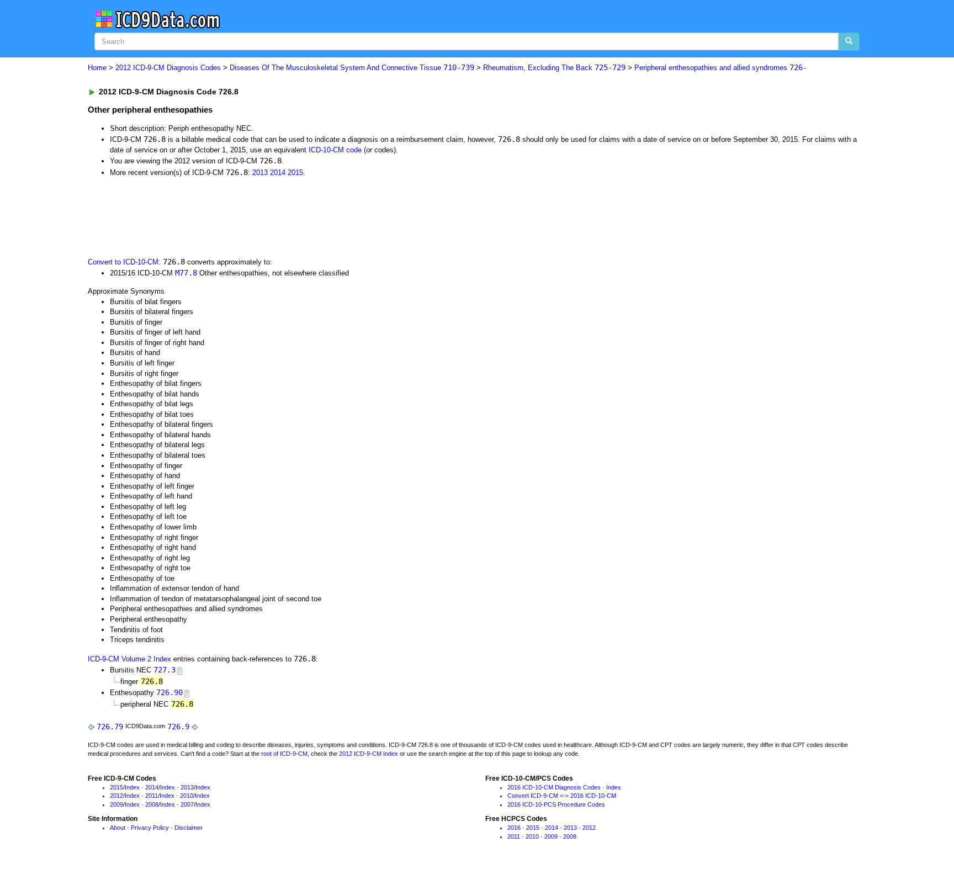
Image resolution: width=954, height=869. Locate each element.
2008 (151, 804)
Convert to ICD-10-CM (123, 262)
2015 (295, 172)
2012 (116, 795)
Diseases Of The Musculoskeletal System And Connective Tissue (352, 67)
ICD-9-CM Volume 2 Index (129, 659)
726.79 (110, 726)
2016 (514, 827)
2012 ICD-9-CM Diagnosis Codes (168, 67)
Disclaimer (188, 827)
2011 (151, 795)
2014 (277, 172)
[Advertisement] (285, 216)
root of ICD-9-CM (284, 753)
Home (97, 67)
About (117, 827)
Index (132, 787)
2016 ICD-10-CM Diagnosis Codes (554, 787)
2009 (116, 804)
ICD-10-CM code (335, 150)
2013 (260, 172)
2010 (186, 795)
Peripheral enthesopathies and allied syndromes (720, 67)
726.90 (169, 692)
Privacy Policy (150, 827)
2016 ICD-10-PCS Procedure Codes (556, 804)
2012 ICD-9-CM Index (368, 753)
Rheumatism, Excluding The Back (554, 67)
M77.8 (186, 272)
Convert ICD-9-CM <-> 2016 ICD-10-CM (561, 795)
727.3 (164, 669)
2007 (187, 804)
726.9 (178, 726)
